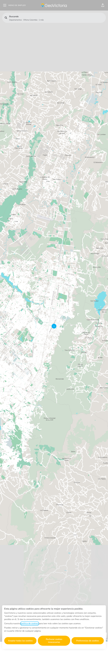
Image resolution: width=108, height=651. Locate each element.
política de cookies (29, 623)
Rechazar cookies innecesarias (54, 641)
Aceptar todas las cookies (20, 640)
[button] (102, 5)
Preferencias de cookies (87, 640)
